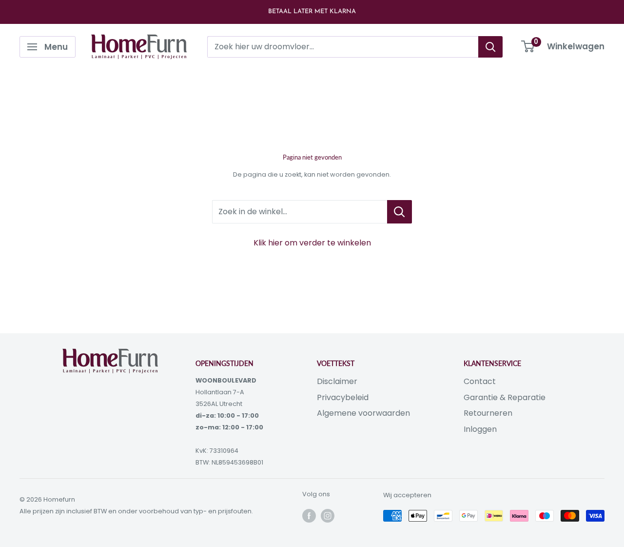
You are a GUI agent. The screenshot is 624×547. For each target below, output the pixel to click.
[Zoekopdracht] (490, 47)
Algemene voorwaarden (363, 413)
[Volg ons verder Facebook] (309, 516)
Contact (480, 381)
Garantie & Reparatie (505, 397)
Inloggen (480, 429)
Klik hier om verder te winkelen (312, 242)
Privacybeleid (343, 397)
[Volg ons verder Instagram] (327, 516)
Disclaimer (337, 381)
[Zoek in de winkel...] (399, 211)
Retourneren (488, 413)
